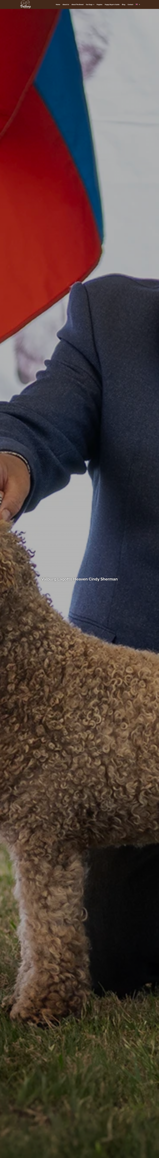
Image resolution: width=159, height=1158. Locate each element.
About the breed (77, 4)
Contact (130, 4)
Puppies (99, 4)
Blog (123, 4)
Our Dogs (89, 4)
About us (66, 4)
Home (58, 4)
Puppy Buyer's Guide (112, 4)
